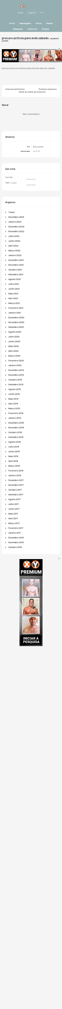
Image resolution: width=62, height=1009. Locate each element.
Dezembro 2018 (16, 422)
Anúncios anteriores (15, 89)
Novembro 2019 (16, 374)
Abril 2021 (13, 298)
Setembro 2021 (15, 274)
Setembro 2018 (15, 437)
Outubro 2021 (15, 269)
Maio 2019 (13, 398)
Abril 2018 (13, 461)
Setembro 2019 (15, 384)
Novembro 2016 (16, 542)
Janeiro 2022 (14, 255)
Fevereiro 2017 (15, 528)
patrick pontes (38, 147)
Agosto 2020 (14, 331)
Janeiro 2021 (14, 312)
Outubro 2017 (15, 489)
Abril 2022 (13, 245)
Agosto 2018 (14, 441)
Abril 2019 (13, 403)
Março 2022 (14, 250)
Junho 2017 (14, 508)
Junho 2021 (14, 288)
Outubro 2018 (15, 432)
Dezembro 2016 (16, 537)
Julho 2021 (13, 284)
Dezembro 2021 (16, 260)
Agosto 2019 (14, 389)
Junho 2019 (14, 394)
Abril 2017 (13, 518)
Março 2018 (14, 465)
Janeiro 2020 (14, 365)
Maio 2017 (13, 513)
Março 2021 (14, 303)
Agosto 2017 (14, 499)
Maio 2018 (13, 456)
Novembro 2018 (16, 427)
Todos (11, 212)
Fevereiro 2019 (15, 413)
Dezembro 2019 (16, 370)
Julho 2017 (13, 504)
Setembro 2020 (16, 327)
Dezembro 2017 (16, 480)
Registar (32, 12)
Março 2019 (14, 408)
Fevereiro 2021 (15, 308)
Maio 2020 (13, 346)
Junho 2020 (14, 341)
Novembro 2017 (16, 485)
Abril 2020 (13, 351)
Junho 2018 (14, 451)
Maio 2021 (13, 293)
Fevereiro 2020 (16, 360)
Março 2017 (14, 523)
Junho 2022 (14, 241)
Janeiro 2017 (14, 532)
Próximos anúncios (48, 89)
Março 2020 (14, 355)
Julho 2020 (13, 336)
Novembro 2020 (16, 322)
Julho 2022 (13, 236)
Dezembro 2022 (16, 226)
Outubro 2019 (15, 379)
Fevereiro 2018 (15, 470)
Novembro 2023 (16, 217)
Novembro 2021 (16, 264)
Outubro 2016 (15, 547)
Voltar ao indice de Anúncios (32, 91)
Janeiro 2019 (14, 418)
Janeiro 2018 (14, 475)
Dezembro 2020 (16, 317)
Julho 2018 (13, 446)
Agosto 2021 (14, 279)
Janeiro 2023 (14, 221)
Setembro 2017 (15, 494)
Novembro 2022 (16, 231)
